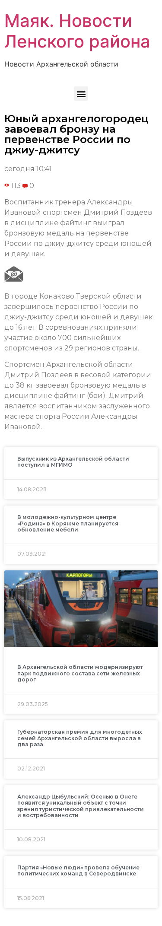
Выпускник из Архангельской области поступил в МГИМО (73, 461)
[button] (81, 93)
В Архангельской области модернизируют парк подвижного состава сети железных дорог (80, 673)
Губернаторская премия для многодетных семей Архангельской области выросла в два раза (79, 738)
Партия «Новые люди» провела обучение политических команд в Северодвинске (78, 870)
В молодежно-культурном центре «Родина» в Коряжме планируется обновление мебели (67, 523)
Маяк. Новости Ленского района (77, 31)
